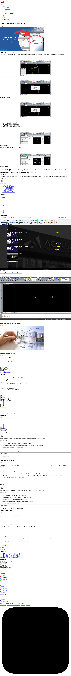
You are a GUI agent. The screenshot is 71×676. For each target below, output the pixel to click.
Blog (3, 15)
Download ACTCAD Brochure (5, 372)
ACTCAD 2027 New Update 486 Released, (10, 556)
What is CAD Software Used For (7, 188)
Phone (1, 366)
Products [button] (3, 6)
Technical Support (3, 605)
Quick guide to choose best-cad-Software (11, 273)
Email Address (3, 364)
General (3, 197)
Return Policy (28, 605)
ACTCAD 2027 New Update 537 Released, (10, 554)
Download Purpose (3, 367)
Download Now (33, 172)
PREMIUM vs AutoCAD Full (10, 11)
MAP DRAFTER (7, 9)
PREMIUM (6, 8)
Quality (10, 605)
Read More (2, 275)
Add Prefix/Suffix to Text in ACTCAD (10, 323)
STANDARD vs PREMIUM (9, 13)
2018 (3, 211)
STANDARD (7, 7)
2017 (3, 212)
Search (1, 180)
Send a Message (3, 430)
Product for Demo (3, 399)
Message (1, 404)
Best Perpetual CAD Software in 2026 (8, 185)
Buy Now (7, 19)
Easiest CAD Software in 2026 (7, 190)
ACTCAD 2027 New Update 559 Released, (10, 553)
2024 (3, 205)
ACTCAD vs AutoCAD (9, 12)
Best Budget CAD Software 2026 (8, 189)
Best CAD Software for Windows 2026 (8, 186)
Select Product (3, 368)
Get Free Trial (3, 371)
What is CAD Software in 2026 (7, 187)
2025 (3, 204)
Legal (8, 605)
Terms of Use (23, 605)
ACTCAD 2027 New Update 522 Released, (10, 555)
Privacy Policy (14, 605)
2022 (3, 207)
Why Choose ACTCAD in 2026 (7, 191)
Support (3, 14)
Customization (4, 196)
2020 (3, 209)
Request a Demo (3, 407)
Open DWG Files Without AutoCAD (8, 192)
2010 (3, 213)
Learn (3, 16)
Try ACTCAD (2, 19)
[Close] (9, 20)
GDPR (19, 605)
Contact (3, 17)
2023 (3, 206)
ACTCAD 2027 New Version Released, (9, 557)
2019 (3, 210)
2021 (3, 208)
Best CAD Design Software (7, 353)
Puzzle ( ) (3, 370)
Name (1, 362)
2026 (3, 203)
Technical (4, 199)
